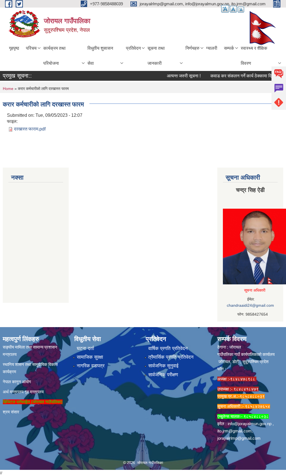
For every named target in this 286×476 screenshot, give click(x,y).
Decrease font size (241, 10)
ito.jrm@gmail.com (234, 431)
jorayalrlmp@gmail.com (239, 438)
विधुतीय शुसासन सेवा (100, 56)
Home (8, 88)
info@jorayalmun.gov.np (249, 423)
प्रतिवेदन (133, 48)
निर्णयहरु (192, 48)
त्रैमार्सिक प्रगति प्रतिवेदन (171, 357)
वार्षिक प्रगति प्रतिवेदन (168, 348)
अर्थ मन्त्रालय (13, 391)
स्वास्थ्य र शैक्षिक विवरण (254, 56)
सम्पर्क (229, 48)
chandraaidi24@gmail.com (250, 305)
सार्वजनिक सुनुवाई (163, 365)
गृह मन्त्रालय (34, 391)
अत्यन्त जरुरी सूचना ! (177, 75)
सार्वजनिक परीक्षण (163, 374)
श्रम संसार (11, 412)
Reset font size (233, 9)
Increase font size (225, 9)
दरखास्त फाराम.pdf (30, 129)
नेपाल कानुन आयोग (17, 381)
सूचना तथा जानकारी (156, 56)
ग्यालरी (211, 48)
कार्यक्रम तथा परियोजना (54, 56)
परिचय (31, 48)
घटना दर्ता (85, 348)
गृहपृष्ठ (14, 48)
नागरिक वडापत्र (90, 365)
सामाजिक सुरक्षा (90, 357)
